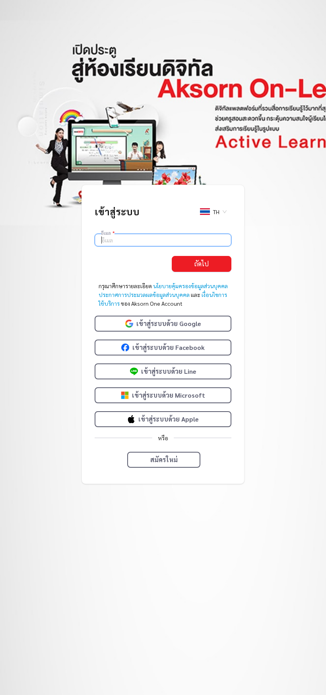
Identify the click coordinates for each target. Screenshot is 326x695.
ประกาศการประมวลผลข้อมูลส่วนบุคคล (144, 294)
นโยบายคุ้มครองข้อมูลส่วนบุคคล (190, 285)
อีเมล (107, 233)
